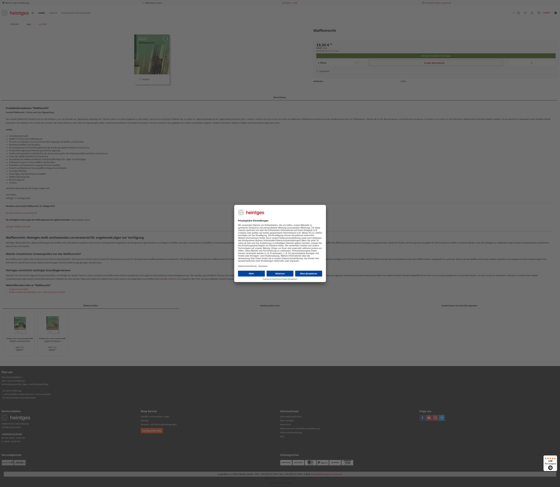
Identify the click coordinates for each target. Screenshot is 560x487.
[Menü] (555, 457)
